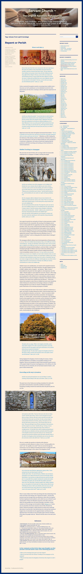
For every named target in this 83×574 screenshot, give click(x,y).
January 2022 (63, 98)
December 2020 (64, 104)
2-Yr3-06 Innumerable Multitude (67, 216)
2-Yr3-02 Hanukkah (65, 211)
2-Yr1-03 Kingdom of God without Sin (68, 152)
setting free (11, 61)
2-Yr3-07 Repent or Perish (66, 218)
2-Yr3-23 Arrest (64, 238)
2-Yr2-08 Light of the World (66, 195)
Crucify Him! (63, 47)
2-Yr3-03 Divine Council (65, 213)
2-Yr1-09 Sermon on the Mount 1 (67, 163)
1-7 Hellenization (64, 138)
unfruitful (7, 64)
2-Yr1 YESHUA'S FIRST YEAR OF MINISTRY (69, 147)
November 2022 (64, 89)
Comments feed (64, 266)
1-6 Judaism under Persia (65, 137)
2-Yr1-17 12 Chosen (64, 173)
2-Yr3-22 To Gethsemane (66, 237)
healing (13, 56)
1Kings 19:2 (47, 504)
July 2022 (62, 94)
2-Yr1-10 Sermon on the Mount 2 (67, 164)
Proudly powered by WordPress (17, 568)
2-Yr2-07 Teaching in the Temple (67, 193)
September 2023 (64, 86)
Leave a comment (8, 66)
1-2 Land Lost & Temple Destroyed (67, 132)
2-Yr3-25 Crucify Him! (65, 241)
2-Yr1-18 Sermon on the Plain (66, 174)
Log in (62, 264)
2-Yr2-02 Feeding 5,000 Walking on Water (69, 187)
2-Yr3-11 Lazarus (64, 223)
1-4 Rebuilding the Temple (66, 135)
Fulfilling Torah (71, 64)
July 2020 (62, 110)
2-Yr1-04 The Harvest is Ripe (66, 154)
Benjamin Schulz (64, 59)
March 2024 (63, 78)
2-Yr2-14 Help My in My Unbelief (67, 202)
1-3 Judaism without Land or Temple (68, 133)
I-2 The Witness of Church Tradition (68, 247)
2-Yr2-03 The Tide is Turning (66, 188)
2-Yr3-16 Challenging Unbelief (67, 229)
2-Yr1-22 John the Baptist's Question (68, 179)
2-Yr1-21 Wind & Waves (65, 178)
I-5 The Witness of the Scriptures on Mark (69, 251)
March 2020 (63, 115)
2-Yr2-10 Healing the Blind (66, 197)
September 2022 (64, 91)
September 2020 (64, 108)
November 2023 (64, 83)
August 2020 (63, 109)
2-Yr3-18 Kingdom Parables (66, 232)
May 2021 (62, 100)
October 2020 (63, 107)
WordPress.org (63, 267)
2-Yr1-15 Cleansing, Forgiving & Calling (68, 170)
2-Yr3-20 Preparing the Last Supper (68, 234)
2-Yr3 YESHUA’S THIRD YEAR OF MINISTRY (10, 52)
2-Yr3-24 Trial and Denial (66, 239)
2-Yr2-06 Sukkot (64, 192)
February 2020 (63, 117)
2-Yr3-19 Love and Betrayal (66, 233)
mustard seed (10, 58)
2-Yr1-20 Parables (64, 177)
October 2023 (63, 85)
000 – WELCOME (64, 127)
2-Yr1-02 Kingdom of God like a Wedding (69, 151)
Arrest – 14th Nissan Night (66, 49)
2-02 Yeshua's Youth (65, 146)
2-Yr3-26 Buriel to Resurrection (67, 242)
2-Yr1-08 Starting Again (65, 161)
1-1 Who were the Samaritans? (66, 131)
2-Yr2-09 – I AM (64, 196)
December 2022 (64, 87)
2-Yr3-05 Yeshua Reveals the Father (68, 215)
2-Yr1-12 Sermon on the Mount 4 (67, 167)
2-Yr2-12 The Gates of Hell (66, 200)
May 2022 (62, 95)
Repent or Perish (15, 42)
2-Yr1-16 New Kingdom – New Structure (68, 172)
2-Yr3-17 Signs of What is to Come (67, 231)
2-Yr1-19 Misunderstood (65, 175)
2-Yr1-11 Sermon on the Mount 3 (67, 165)
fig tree (10, 56)
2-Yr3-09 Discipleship (65, 220)
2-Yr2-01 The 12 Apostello (66, 186)
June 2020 (63, 112)
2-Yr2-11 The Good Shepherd (66, 199)
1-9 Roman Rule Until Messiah (67, 141)
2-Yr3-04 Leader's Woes (65, 214)
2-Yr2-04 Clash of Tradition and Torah (68, 190)
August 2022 (63, 92)
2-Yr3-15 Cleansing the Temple (67, 228)
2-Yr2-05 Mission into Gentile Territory (68, 191)
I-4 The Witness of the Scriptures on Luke (69, 250)
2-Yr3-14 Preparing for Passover (67, 227)
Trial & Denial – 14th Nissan (66, 48)
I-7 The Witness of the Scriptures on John (69, 255)
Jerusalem (7, 57)
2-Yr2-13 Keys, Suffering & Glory (67, 201)
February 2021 (63, 103)
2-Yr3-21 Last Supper (65, 236)
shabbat (6, 62)
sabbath (6, 61)
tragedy (13, 63)
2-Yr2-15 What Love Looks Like (67, 204)
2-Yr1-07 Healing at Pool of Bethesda (68, 160)
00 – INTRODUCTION (65, 126)
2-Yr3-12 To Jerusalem (65, 224)
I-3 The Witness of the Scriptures (67, 248)
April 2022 (63, 96)
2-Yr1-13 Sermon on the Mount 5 (67, 168)
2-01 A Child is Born (64, 145)
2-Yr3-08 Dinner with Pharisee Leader (68, 219)
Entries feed (63, 265)
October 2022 (63, 90)
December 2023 (64, 82)
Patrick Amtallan (64, 62)
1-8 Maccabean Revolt (65, 140)
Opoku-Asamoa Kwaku (65, 68)
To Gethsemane (64, 51)
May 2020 (62, 113)
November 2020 (64, 105)
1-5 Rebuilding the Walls (65, 136)
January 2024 (63, 81)
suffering (10, 63)
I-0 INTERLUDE (64, 243)
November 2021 (64, 99)
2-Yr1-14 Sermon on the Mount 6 (67, 169)
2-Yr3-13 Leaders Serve (65, 225)
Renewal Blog (7, 568)
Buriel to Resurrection (65, 45)
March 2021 (63, 101)
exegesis (6, 56)
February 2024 (63, 80)
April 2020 (63, 114)
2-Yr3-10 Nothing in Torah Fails (67, 222)
